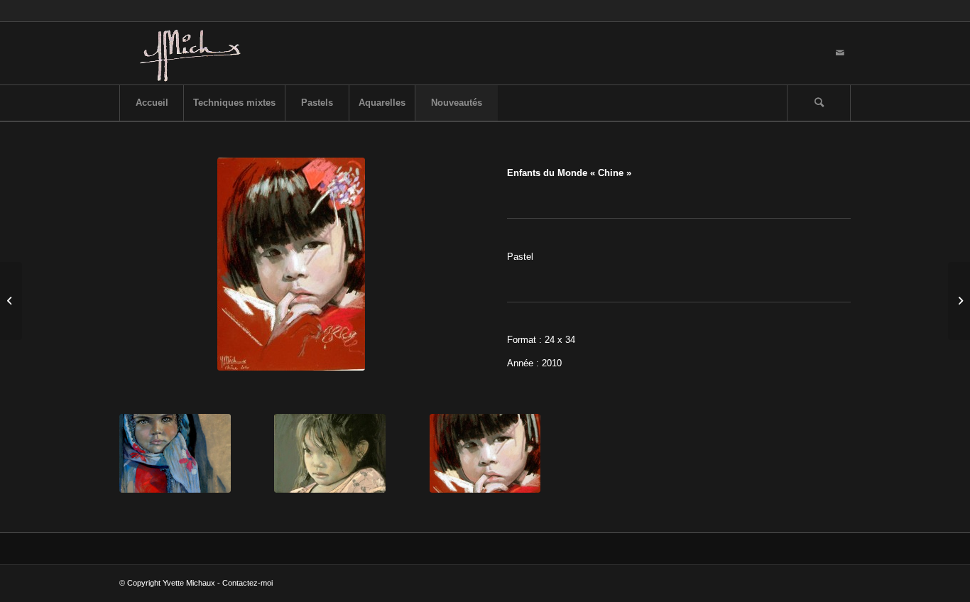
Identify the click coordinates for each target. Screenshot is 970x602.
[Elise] (11, 301)
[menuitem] (151, 103)
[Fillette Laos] (330, 453)
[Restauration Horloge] (959, 301)
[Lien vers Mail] (840, 53)
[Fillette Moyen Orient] (175, 453)
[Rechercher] (819, 103)
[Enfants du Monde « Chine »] (485, 453)
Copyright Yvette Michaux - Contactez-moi (200, 583)
